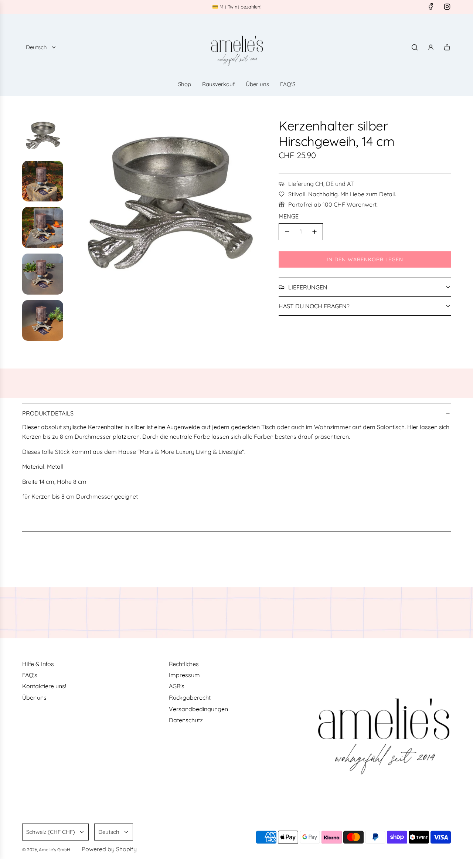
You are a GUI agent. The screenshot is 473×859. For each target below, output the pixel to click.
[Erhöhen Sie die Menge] (314, 232)
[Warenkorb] (447, 47)
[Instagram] (447, 6)
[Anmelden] (431, 47)
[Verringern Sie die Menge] (287, 232)
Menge (289, 216)
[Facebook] (431, 6)
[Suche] (414, 47)
